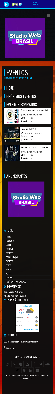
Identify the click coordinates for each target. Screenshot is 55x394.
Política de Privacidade (16, 281)
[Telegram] (21, 364)
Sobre (8, 244)
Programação (12, 257)
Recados (9, 253)
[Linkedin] (31, 370)
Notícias (9, 248)
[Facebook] (34, 364)
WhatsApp (11, 348)
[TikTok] (17, 370)
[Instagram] (7, 364)
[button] (48, 15)
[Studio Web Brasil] (26, 194)
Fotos (8, 265)
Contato (9, 277)
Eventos (9, 261)
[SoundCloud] (47, 364)
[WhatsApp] (14, 364)
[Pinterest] (24, 370)
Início (8, 236)
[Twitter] (41, 364)
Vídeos (9, 269)
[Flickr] (37, 370)
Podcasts (10, 240)
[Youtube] (27, 364)
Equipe (8, 273)
